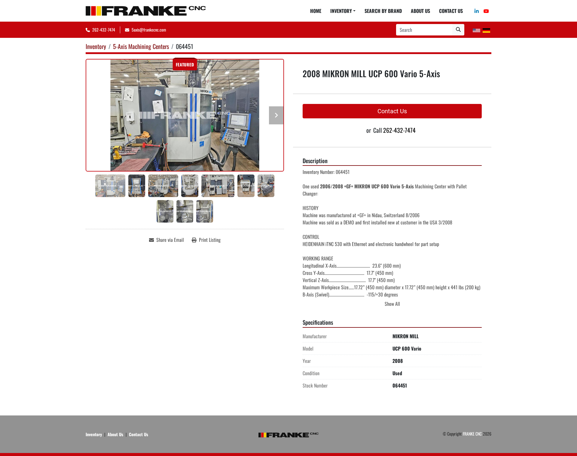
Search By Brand (383, 10)
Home (315, 10)
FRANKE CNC (472, 433)
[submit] (458, 29)
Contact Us (451, 10)
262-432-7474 (103, 29)
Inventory (341, 10)
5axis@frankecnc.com (149, 29)
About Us (420, 10)
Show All (392, 303)
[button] (343, 10)
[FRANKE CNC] (288, 434)
